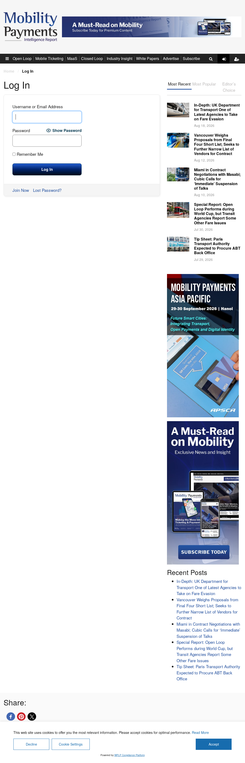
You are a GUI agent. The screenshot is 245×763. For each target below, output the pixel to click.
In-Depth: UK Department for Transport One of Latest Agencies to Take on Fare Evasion (217, 112)
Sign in (225, 63)
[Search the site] (210, 58)
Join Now (20, 190)
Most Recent (179, 84)
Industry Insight (119, 58)
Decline (31, 744)
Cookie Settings (71, 744)
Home (9, 71)
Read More (200, 732)
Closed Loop (92, 58)
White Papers (147, 58)
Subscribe (191, 58)
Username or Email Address (37, 106)
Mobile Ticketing (49, 58)
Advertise (171, 58)
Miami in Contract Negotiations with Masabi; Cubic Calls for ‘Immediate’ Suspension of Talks (217, 179)
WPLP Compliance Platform (129, 755)
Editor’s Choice (229, 87)
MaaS (72, 58)
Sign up (237, 63)
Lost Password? (47, 190)
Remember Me (29, 154)
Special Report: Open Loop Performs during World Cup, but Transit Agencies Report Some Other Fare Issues (215, 214)
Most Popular (204, 84)
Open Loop (22, 58)
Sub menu (10, 58)
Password (21, 130)
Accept (214, 744)
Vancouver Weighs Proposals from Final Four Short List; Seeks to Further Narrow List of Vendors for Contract (216, 144)
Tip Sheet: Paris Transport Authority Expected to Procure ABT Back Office (217, 246)
